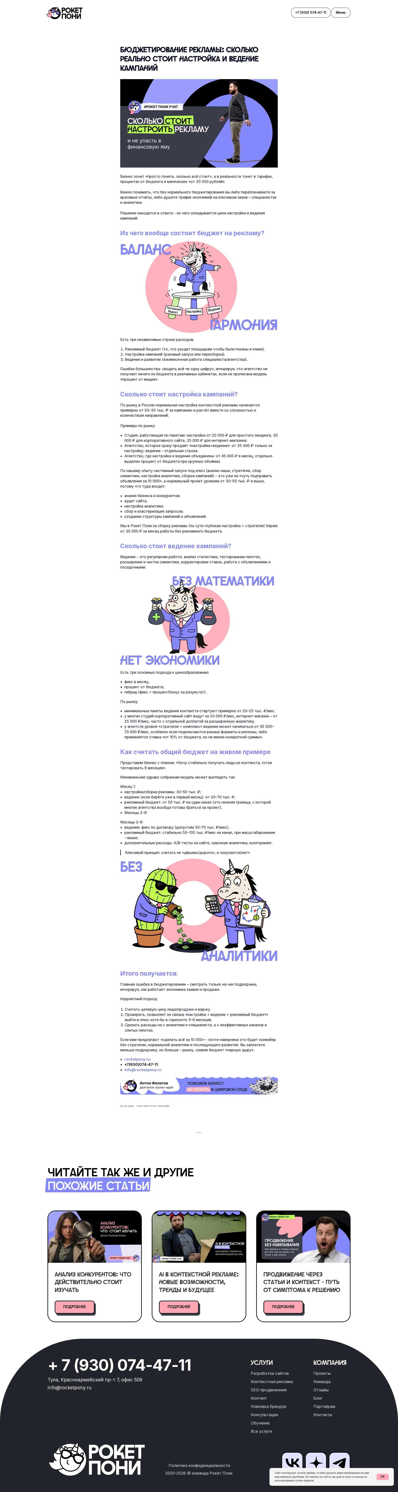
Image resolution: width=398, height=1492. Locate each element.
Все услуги (261, 1431)
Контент (259, 1398)
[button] (340, 13)
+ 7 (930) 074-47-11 (119, 1365)
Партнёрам (324, 1406)
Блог (318, 1398)
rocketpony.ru (137, 1059)
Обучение (260, 1423)
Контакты (322, 1414)
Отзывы (321, 1389)
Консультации (264, 1414)
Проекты (322, 1373)
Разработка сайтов (270, 1373)
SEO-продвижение (269, 1389)
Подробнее (74, 1307)
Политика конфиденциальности (199, 1465)
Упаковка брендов (268, 1406)
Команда (322, 1381)
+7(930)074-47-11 (141, 1064)
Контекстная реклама (272, 1381)
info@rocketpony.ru (142, 1070)
